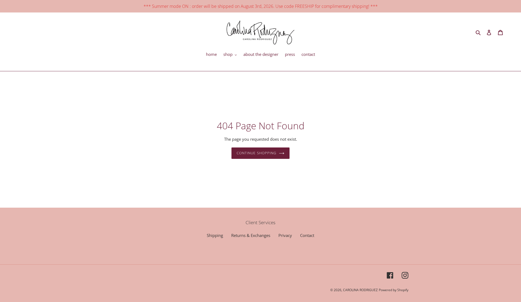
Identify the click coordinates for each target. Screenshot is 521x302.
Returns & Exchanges (250, 235)
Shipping (215, 235)
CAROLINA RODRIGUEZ (360, 290)
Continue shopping (256, 152)
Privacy (285, 235)
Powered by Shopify (393, 290)
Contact (307, 235)
